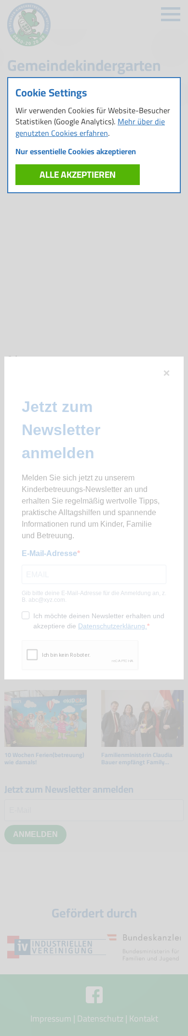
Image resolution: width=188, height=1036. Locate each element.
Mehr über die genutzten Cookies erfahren (90, 127)
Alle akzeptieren (78, 174)
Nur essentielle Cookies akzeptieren (75, 151)
